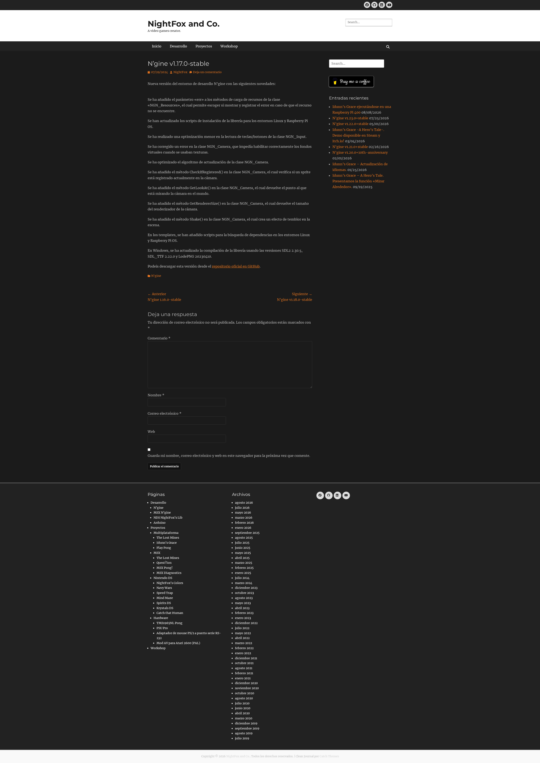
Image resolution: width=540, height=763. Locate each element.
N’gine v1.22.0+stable (350, 124)
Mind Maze (165, 598)
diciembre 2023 (246, 588)
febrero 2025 (244, 568)
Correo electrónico (164, 413)
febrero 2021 (244, 673)
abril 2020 (242, 713)
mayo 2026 (243, 512)
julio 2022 (242, 628)
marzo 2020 (243, 718)
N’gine (158, 508)
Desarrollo (178, 46)
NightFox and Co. (184, 24)
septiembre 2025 (247, 533)
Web (151, 431)
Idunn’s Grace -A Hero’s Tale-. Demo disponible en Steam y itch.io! (358, 135)
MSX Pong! (165, 568)
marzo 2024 (243, 583)
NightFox (180, 72)
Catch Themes (329, 756)
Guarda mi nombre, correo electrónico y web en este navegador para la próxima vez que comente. (229, 455)
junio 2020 (242, 708)
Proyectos (204, 46)
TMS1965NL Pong (169, 623)
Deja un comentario (207, 72)
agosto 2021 (243, 668)
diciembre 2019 (246, 723)
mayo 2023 (243, 603)
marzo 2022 (243, 643)
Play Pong (164, 548)
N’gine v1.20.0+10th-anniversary (360, 152)
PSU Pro (162, 628)
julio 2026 (242, 508)
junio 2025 (242, 548)
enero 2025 (243, 573)
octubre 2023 (244, 593)
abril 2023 (242, 608)
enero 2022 (243, 653)
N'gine (156, 276)
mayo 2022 (243, 633)
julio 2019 (242, 738)
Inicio (156, 46)
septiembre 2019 (247, 728)
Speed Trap (165, 593)
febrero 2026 (244, 523)
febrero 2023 (244, 613)
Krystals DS (165, 608)
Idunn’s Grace (167, 543)
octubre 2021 (244, 663)
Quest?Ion (164, 563)
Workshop (229, 46)
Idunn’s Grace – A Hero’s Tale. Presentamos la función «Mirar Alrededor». (358, 181)
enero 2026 (243, 528)
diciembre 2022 (246, 623)
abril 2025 (242, 558)
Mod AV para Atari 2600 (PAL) (178, 643)
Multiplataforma (166, 533)
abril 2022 (242, 638)
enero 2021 (243, 678)
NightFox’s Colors (170, 583)
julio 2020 (242, 703)
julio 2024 (242, 578)
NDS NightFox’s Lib (168, 517)
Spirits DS (164, 603)
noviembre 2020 (247, 688)
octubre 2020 (244, 693)
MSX (157, 553)
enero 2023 (243, 618)
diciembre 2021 (246, 658)
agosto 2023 (244, 598)
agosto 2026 (244, 503)
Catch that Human (170, 613)
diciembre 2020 (246, 683)
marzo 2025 (243, 563)
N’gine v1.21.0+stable (350, 147)
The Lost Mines (168, 538)
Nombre (156, 395)
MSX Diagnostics (169, 573)
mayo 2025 (243, 553)
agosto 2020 (244, 698)
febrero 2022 (244, 648)
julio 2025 (242, 543)
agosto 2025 (244, 538)
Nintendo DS (163, 578)
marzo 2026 (243, 517)
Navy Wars (164, 588)
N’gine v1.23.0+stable (350, 118)
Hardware (161, 618)
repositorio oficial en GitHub (236, 266)
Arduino (160, 523)
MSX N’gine (162, 512)
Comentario (159, 338)
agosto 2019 (243, 733)
